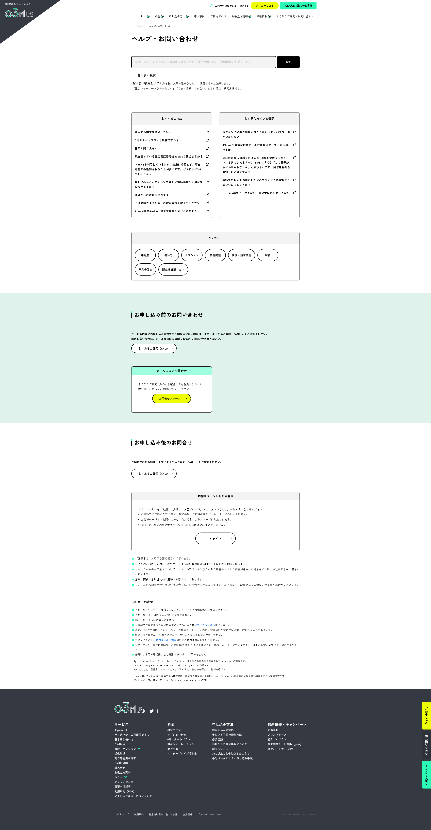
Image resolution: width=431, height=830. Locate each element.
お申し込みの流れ (223, 730)
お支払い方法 (220, 749)
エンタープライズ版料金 (182, 753)
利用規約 (139, 814)
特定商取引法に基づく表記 (163, 814)
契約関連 (215, 255)
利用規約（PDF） (125, 791)
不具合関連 (145, 269)
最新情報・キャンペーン (287, 724)
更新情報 (273, 730)
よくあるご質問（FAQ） (154, 348)
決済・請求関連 (241, 255)
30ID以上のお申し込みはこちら (231, 753)
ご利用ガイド (218, 16)
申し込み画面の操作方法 (227, 735)
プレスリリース (277, 735)
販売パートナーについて (282, 749)
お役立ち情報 (240, 16)
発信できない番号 (204, 624)
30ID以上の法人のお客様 (298, 5)
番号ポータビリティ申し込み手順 (232, 758)
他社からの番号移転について (229, 744)
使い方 (168, 255)
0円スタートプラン (178, 739)
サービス (140, 16)
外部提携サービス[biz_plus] (284, 744)
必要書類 (217, 739)
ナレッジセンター (125, 782)
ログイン (244, 5)
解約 (268, 255)
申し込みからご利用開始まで (132, 735)
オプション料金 (176, 735)
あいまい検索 (147, 75)
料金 (157, 16)
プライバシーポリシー (209, 814)
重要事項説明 (122, 786)
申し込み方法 (177, 16)
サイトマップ (121, 814)
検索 (288, 62)
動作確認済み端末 (166, 640)
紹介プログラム (277, 739)
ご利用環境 (121, 763)
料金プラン (174, 730)
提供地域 (119, 753)
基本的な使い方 (123, 739)
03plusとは (120, 730)
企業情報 (187, 814)
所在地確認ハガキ (173, 269)
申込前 (145, 255)
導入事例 (199, 16)
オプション (192, 255)
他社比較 (172, 749)
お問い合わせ (426, 746)
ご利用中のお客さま (225, 5)
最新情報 (262, 16)
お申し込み (267, 5)
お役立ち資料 (122, 772)
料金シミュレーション (180, 744)
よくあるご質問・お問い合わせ (295, 16)
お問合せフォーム (170, 398)
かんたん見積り (426, 776)
